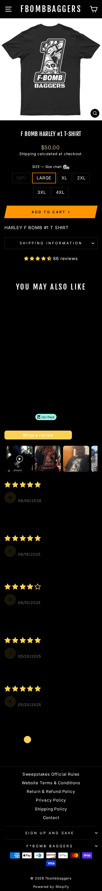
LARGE (44, 178)
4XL (60, 192)
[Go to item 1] (20, 459)
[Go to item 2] (48, 459)
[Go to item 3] (76, 459)
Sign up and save (49, 833)
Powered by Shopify (51, 887)
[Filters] (79, 435)
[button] (38, 258)
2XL (81, 178)
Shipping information (51, 243)
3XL (41, 192)
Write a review (38, 435)
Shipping (27, 153)
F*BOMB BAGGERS (49, 846)
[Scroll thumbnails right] (91, 459)
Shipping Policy (51, 809)
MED (21, 178)
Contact (51, 817)
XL (64, 178)
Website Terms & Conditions (51, 782)
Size (47, 167)
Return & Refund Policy (51, 791)
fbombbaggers (51, 9)
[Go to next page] (84, 739)
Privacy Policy (51, 800)
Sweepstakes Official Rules (51, 774)
